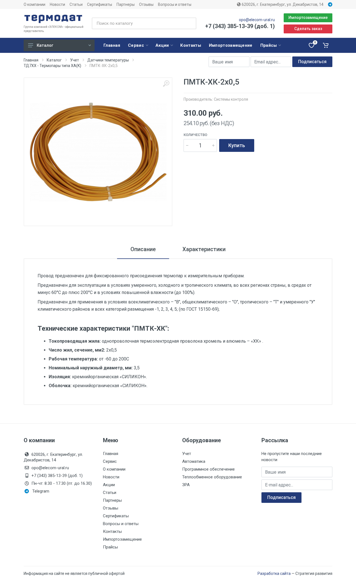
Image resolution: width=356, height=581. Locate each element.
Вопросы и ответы (174, 4)
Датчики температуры (108, 60)
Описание (143, 249)
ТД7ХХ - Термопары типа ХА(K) (52, 65)
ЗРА (186, 484)
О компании (34, 4)
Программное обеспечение (208, 469)
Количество (195, 135)
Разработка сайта (274, 573)
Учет (74, 60)
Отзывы (146, 4)
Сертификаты (99, 4)
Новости (57, 4)
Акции (109, 484)
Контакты (112, 531)
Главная (31, 60)
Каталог (45, 45)
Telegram (40, 491)
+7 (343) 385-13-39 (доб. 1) (240, 26)
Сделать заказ (308, 28)
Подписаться (312, 61)
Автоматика (193, 461)
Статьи (76, 4)
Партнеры (126, 4)
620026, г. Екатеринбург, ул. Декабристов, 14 (282, 4)
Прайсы (110, 547)
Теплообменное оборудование (212, 476)
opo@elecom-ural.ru (257, 20)
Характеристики (204, 249)
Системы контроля (231, 99)
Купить (236, 145)
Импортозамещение (308, 17)
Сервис (110, 461)
